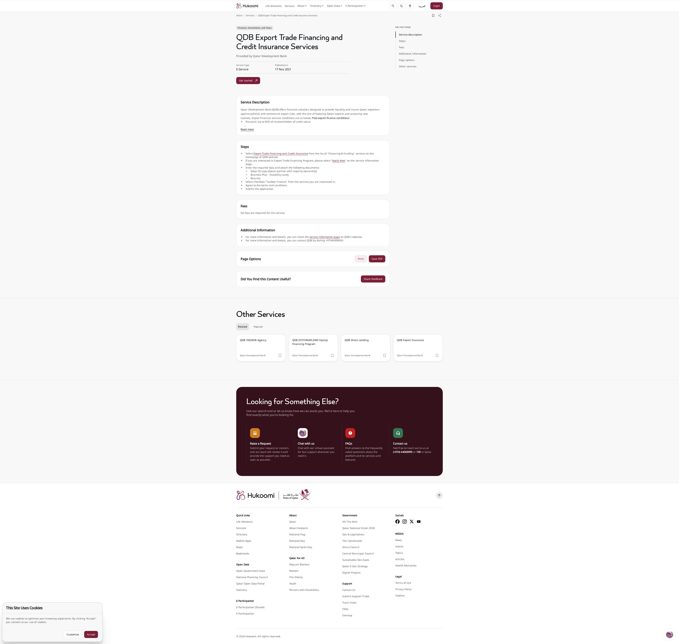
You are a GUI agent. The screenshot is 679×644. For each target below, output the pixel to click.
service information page (324, 237)
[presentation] (261, 347)
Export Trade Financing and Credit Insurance (281, 153)
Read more (247, 129)
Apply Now (338, 160)
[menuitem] (273, 6)
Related (242, 326)
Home (239, 15)
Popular (258, 326)
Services (250, 15)
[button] (401, 5)
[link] (247, 6)
